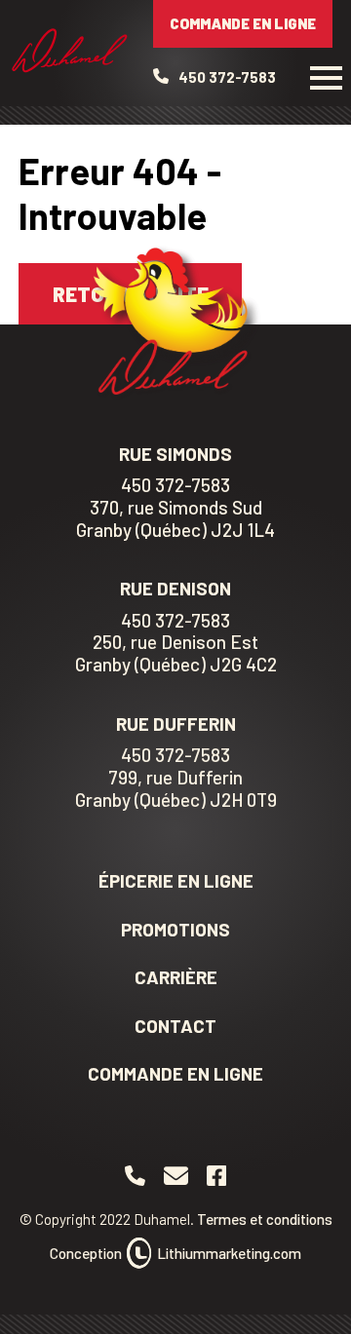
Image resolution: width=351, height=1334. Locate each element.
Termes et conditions (264, 1219)
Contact (175, 1025)
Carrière (176, 977)
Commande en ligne (243, 23)
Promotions (175, 929)
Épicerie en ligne (176, 880)
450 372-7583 (175, 485)
